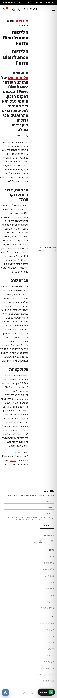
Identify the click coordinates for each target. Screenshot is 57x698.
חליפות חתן (18, 77)
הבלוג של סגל (45, 247)
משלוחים (50, 636)
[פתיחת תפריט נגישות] (5, 692)
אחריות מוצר (48, 681)
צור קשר (50, 601)
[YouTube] (40, 541)
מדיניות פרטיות (47, 668)
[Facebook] (46, 541)
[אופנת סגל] (31, 9)
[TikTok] (34, 541)
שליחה (47, 525)
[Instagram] (52, 541)
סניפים (51, 648)
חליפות (13, 460)
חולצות (51, 582)
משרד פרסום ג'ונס (28, 693)
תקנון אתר (49, 629)
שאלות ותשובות (47, 623)
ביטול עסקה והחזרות (45, 674)
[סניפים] (3, 9)
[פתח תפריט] (53, 9)
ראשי (55, 247)
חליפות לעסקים (47, 569)
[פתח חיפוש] (13, 9)
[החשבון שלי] (18, 9)
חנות (52, 595)
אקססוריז (49, 575)
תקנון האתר (49, 661)
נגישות (51, 642)
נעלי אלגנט (49, 588)
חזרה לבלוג (23, 25)
